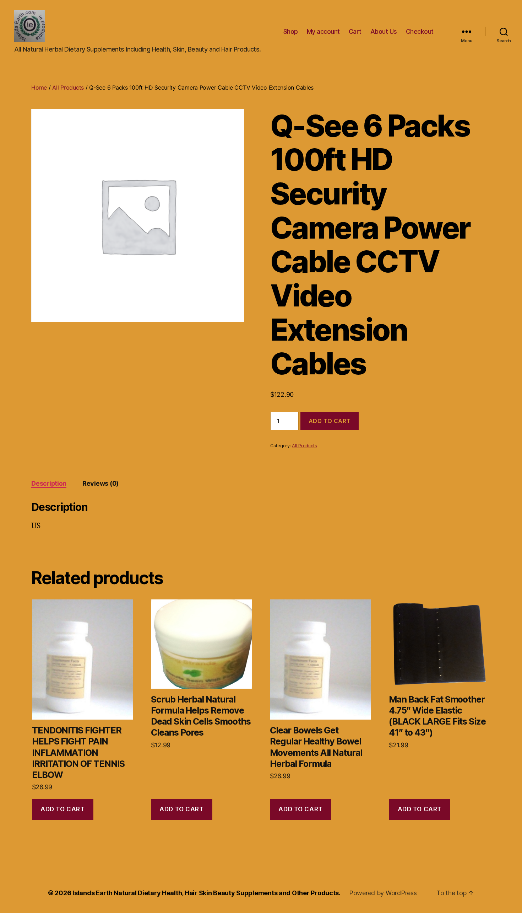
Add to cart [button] (62, 809)
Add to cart (329, 421)
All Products (68, 87)
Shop (290, 31)
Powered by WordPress (383, 893)
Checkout (420, 31)
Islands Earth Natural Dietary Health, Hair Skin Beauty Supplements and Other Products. (206, 893)
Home (39, 87)
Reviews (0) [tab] (100, 483)
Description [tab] (48, 483)
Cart (355, 31)
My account (323, 31)
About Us (383, 31)
